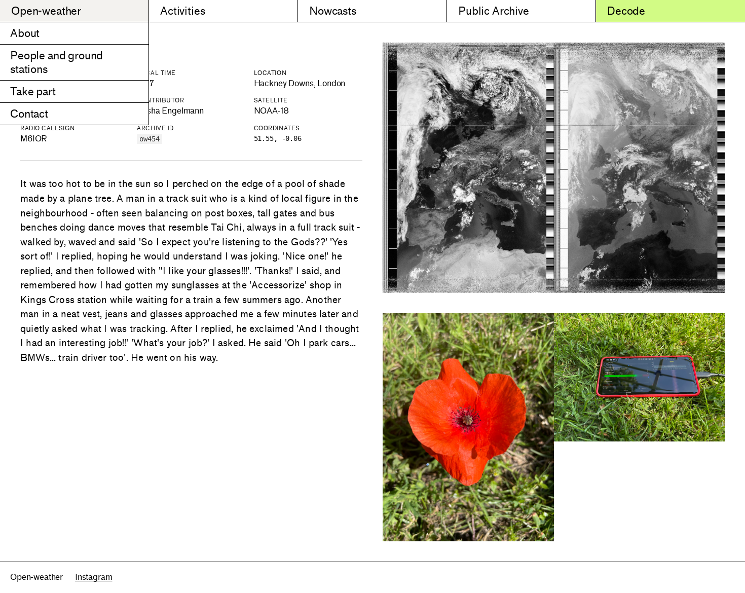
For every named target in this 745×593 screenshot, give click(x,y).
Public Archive (493, 11)
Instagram (94, 577)
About (25, 33)
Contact (29, 113)
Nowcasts (332, 11)
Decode (626, 11)
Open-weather (46, 11)
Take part (33, 91)
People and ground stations (56, 62)
